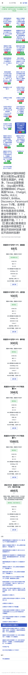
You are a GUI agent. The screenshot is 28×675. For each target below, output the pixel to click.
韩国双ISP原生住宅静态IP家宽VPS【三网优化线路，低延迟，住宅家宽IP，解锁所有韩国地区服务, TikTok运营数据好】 (7, 141)
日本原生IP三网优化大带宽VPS (10, 621)
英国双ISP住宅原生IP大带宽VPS (10, 625)
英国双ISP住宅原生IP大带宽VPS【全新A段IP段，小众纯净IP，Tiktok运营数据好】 (20, 128)
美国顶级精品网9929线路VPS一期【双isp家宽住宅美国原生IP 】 (7, 22)
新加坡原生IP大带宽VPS (7, 88)
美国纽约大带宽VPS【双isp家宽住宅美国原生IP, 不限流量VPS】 (7, 50)
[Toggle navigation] (2, 3)
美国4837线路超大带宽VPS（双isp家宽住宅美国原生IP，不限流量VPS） (13, 545)
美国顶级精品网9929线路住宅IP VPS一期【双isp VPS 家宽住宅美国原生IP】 (13, 540)
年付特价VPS (20, 152)
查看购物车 (7, 658)
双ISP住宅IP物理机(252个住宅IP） (11, 650)
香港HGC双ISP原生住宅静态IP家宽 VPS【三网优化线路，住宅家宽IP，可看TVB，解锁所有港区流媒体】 (20, 76)
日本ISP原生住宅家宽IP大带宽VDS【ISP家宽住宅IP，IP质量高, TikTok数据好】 (20, 110)
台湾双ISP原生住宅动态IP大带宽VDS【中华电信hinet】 (20, 90)
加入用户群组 (12, 3)
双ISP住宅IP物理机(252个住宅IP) (7, 167)
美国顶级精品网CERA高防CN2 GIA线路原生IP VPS (13, 562)
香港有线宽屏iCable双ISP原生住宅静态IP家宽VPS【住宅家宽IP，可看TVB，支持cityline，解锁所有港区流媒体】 (7, 77)
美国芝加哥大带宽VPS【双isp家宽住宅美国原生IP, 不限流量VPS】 (20, 50)
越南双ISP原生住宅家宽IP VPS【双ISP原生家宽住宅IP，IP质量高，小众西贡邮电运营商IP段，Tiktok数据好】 (7, 157)
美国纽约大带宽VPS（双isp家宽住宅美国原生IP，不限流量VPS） (13, 567)
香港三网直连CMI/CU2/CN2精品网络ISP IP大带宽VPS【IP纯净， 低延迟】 (20, 63)
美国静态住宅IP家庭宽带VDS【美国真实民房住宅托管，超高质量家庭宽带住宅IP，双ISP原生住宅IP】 (13, 556)
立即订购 (14, 284)
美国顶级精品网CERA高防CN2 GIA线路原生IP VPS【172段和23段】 (7, 61)
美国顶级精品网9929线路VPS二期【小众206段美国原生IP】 (7, 34)
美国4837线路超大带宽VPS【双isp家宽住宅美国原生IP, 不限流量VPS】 (20, 22)
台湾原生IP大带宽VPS (7, 98)
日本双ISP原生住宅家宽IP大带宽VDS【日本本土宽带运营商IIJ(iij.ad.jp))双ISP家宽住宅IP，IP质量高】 (7, 113)
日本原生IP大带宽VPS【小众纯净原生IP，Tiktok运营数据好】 (7, 126)
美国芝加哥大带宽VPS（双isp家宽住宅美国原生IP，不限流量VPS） (13, 572)
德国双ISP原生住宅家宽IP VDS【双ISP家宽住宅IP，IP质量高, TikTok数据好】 (13, 635)
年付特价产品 (5, 646)
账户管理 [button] (25, 3)
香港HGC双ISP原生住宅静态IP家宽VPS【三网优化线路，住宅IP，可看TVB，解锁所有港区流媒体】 (13, 590)
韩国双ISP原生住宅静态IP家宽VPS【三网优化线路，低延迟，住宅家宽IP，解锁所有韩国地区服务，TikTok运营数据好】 (13, 630)
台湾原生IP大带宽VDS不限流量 (20, 100)
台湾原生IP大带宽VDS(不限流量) (10, 606)
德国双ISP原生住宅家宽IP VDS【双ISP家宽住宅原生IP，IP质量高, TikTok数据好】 (20, 140)
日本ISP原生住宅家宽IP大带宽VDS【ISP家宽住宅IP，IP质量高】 (14, 617)
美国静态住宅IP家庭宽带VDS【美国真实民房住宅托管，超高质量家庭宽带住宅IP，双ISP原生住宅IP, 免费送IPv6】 (21, 36)
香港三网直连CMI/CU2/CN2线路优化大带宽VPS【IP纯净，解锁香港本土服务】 (13, 577)
